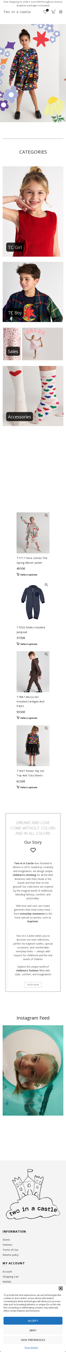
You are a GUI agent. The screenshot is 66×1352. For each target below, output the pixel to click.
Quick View (46, 515)
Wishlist (47, 10)
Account (7, 1271)
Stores (6, 1239)
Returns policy (11, 1254)
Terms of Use (10, 1249)
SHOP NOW (33, 984)
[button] (60, 1288)
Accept (33, 1320)
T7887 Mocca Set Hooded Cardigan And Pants (30, 701)
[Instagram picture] (9, 1131)
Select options (28, 574)
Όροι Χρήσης (31, 1347)
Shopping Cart (11, 1276)
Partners (7, 1244)
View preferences (33, 1340)
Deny (33, 1330)
